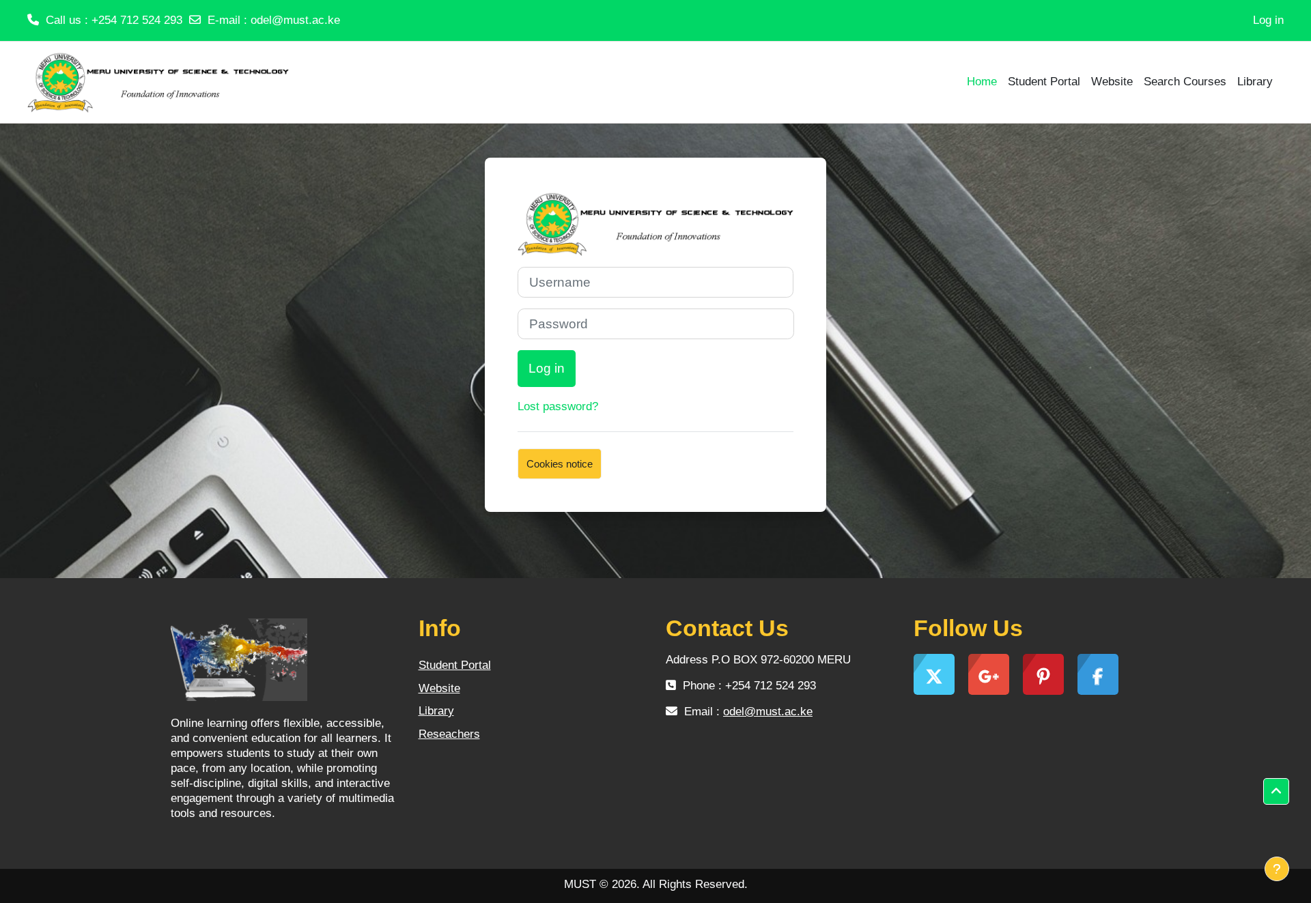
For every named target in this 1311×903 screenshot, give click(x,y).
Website (439, 688)
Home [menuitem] (982, 81)
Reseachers (449, 734)
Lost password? (558, 406)
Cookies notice (559, 464)
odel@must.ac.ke (295, 20)
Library (436, 710)
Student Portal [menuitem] (1044, 81)
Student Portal (455, 665)
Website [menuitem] (1112, 81)
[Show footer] (1277, 869)
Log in (1268, 20)
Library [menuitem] (1255, 81)
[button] (1276, 791)
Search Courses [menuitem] (1185, 81)
